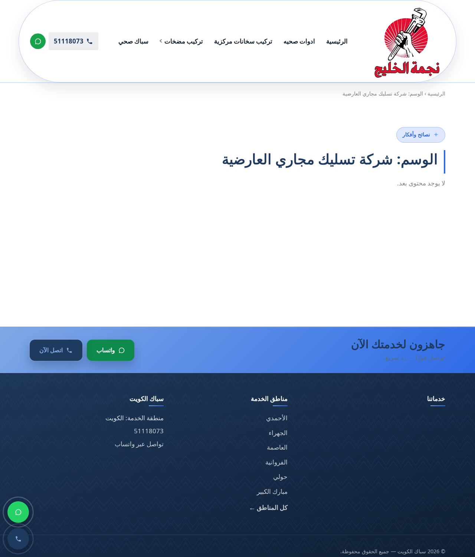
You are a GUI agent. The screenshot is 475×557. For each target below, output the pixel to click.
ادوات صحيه (299, 41)
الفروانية (276, 462)
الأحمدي (277, 418)
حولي (280, 476)
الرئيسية (337, 41)
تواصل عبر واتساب (139, 444)
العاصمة (277, 447)
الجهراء (278, 432)
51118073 (149, 431)
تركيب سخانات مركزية (243, 41)
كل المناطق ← (268, 507)
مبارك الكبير (272, 491)
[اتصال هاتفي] (18, 539)
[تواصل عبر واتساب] (38, 41)
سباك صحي (133, 41)
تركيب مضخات (183, 41)
